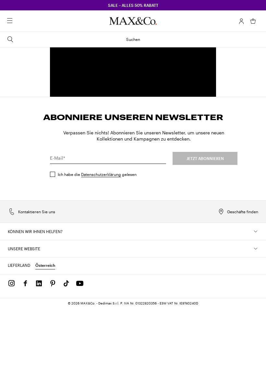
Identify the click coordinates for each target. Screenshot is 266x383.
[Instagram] (12, 283)
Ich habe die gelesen (97, 174)
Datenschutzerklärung (101, 174)
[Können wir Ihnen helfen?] (255, 231)
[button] (241, 21)
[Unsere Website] (255, 248)
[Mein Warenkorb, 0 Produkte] (253, 21)
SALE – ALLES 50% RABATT (133, 5)
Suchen (133, 39)
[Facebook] (25, 283)
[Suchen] (19, 21)
